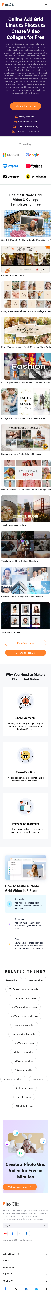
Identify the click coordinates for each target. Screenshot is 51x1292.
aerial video (38, 1079)
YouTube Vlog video (24, 1043)
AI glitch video (24, 1097)
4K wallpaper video (24, 1061)
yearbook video (36, 980)
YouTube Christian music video (24, 989)
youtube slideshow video (24, 1034)
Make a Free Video (26, 106)
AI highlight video (24, 1106)
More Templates (25, 643)
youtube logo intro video (24, 998)
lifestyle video (11, 980)
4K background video (24, 1052)
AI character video (24, 1088)
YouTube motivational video (24, 1016)
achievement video (13, 1079)
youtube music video (24, 1025)
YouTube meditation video (24, 1007)
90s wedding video (24, 1070)
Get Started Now (24, 652)
